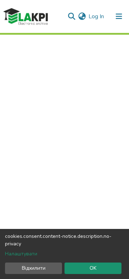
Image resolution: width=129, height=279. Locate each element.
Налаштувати (21, 253)
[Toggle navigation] (119, 16)
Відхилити (34, 268)
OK (93, 268)
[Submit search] (71, 16)
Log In (97, 16)
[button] (81, 16)
